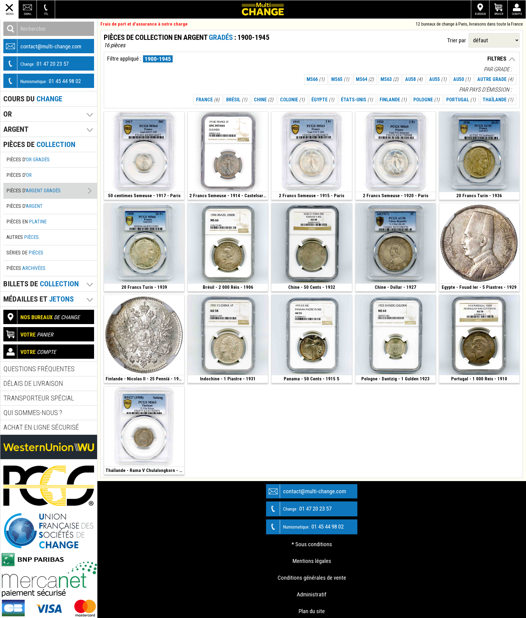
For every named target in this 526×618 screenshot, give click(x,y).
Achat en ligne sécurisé (41, 427)
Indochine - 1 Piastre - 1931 (228, 379)
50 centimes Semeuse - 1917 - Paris (144, 195)
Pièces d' (28, 159)
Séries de (24, 253)
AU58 (414, 79)
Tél (46, 14)
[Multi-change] (263, 9)
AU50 (462, 79)
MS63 (389, 79)
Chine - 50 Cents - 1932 (311, 287)
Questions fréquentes (39, 369)
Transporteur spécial (38, 398)
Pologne (426, 100)
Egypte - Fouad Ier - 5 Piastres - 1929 (479, 287)
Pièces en (26, 222)
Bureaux (480, 14)
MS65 (340, 79)
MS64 (365, 79)
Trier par (457, 40)
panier (36, 334)
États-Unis (357, 100)
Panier (498, 14)
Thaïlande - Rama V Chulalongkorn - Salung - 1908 (145, 470)
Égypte (322, 100)
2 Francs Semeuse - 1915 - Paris (311, 195)
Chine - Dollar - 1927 (395, 287)
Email (28, 14)
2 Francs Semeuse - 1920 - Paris (395, 195)
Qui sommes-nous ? (32, 413)
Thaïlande (497, 100)
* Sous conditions (312, 544)
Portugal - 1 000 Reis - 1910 (479, 379)
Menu (9, 14)
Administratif (312, 594)
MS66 (315, 79)
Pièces (25, 268)
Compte (517, 14)
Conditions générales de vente (312, 577)
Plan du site (312, 611)
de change (50, 317)
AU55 (438, 79)
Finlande (393, 100)
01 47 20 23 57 (44, 64)
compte (38, 352)
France (207, 100)
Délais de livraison (33, 383)
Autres (22, 237)
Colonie (292, 100)
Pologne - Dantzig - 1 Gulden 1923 (395, 379)
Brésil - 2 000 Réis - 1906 (228, 287)
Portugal (461, 100)
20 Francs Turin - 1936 (479, 195)
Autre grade (495, 79)
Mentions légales (312, 560)
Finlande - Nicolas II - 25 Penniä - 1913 (145, 379)
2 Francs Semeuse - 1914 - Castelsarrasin (228, 195)
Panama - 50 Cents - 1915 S (311, 379)
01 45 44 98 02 (50, 81)
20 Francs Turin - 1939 (144, 287)
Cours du (32, 98)
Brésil (236, 100)
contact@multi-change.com (50, 46)
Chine (263, 100)
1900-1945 (158, 58)
